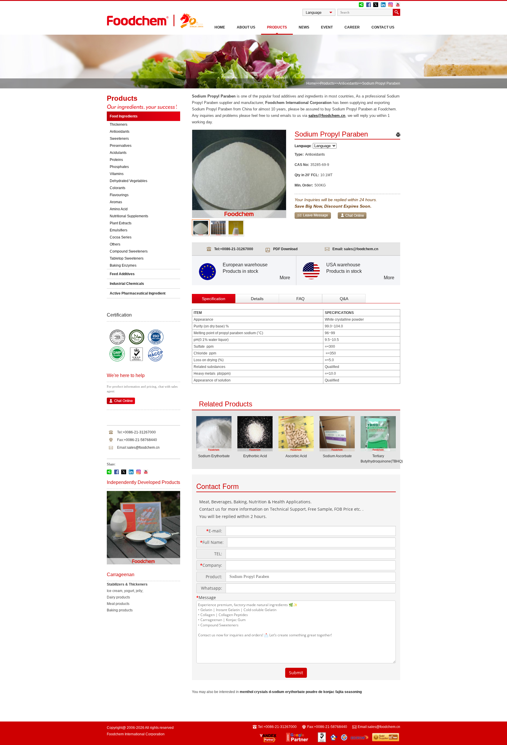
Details (257, 298)
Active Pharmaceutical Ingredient (137, 293)
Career (352, 27)
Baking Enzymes (123, 265)
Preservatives (120, 146)
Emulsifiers (118, 230)
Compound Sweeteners (129, 251)
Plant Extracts (120, 223)
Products (277, 27)
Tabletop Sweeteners (126, 258)
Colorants (117, 188)
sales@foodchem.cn (143, 447)
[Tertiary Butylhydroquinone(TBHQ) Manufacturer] (378, 450)
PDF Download (285, 249)
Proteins (116, 160)
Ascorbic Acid (296, 456)
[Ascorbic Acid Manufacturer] (296, 450)
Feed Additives (122, 274)
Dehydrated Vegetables (128, 181)
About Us (246, 27)
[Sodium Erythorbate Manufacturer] (213, 450)
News (304, 27)
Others (115, 244)
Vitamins (117, 174)
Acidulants (118, 153)
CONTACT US (382, 27)
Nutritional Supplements (129, 216)
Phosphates (119, 167)
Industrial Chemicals (127, 284)
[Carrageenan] (143, 563)
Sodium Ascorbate (337, 456)
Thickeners (118, 124)
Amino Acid (119, 209)
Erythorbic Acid (255, 456)
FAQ (300, 298)
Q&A (344, 298)
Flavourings (119, 195)
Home (219, 27)
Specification (213, 298)
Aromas (116, 202)
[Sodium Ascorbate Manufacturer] (337, 450)
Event (327, 27)
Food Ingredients (124, 116)
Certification (119, 314)
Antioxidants (348, 83)
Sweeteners (119, 139)
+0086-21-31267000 (139, 432)
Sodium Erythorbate (214, 456)
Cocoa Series (120, 237)
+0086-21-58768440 (140, 440)
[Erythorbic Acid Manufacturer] (255, 450)
